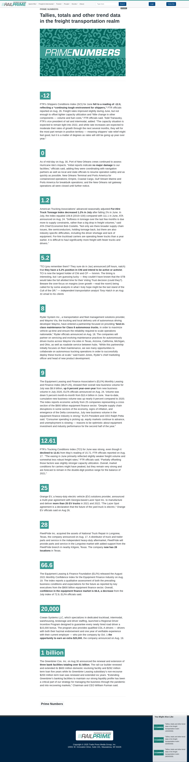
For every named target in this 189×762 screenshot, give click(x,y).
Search (122, 4)
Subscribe (171, 4)
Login (152, 4)
